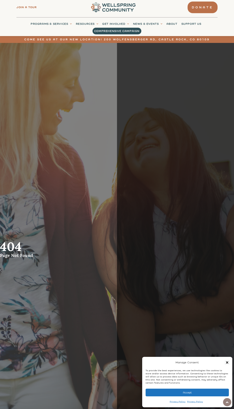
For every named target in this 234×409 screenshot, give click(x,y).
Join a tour (26, 7)
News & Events (146, 23)
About (172, 23)
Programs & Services (49, 23)
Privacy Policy (178, 401)
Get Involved (113, 23)
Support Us (191, 23)
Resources (85, 23)
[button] (227, 362)
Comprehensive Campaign (117, 31)
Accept (187, 392)
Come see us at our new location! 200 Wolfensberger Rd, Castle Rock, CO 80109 (117, 39)
